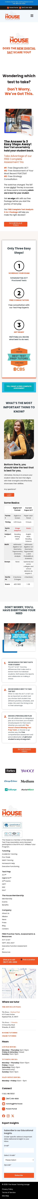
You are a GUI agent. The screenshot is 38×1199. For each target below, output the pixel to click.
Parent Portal (13, 8)
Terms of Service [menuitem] (9, 1192)
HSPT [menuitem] (4, 884)
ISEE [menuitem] (3, 887)
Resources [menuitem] (6, 952)
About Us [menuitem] (5, 913)
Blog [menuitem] (3, 926)
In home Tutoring (9, 1033)
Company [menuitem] (6, 910)
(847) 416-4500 (27, 8)
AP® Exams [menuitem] (6, 881)
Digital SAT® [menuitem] (6, 878)
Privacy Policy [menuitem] (7, 1189)
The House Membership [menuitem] (13, 895)
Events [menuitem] (4, 902)
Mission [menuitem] (5, 916)
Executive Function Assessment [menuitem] (14, 946)
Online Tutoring (9, 1036)
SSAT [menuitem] (4, 890)
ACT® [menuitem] (4, 875)
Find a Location (29, 960)
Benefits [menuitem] (5, 905)
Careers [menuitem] (5, 929)
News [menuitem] (4, 919)
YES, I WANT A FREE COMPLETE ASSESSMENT (19, 387)
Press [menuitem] (4, 922)
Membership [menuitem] (7, 899)
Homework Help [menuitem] (8, 863)
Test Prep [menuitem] (6, 871)
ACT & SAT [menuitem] (6, 940)
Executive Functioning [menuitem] (10, 866)
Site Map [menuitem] (5, 1196)
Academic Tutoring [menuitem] (9, 854)
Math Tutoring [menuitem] (7, 860)
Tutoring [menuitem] (6, 851)
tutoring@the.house (14, 1104)
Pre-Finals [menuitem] (6, 857)
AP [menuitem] (3, 949)
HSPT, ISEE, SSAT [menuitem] (8, 943)
